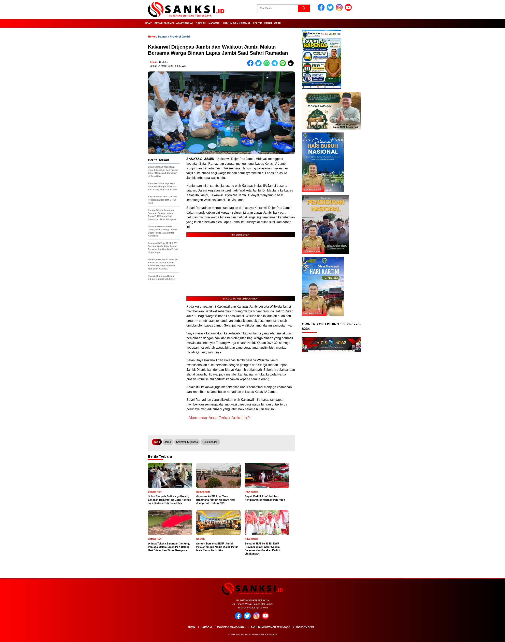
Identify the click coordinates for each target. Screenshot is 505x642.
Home (148, 23)
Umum (268, 23)
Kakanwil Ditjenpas (187, 441)
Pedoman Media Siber (231, 626)
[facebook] (322, 9)
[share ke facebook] (251, 65)
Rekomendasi (210, 441)
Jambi (168, 441)
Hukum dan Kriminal (237, 23)
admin (153, 62)
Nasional (215, 23)
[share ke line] (284, 65)
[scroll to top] (486, 636)
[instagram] (340, 9)
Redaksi (206, 626)
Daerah (201, 23)
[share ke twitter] (259, 65)
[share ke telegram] (275, 65)
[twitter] (331, 9)
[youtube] (349, 9)
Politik (257, 23)
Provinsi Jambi (164, 23)
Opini (277, 23)
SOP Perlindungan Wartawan (270, 626)
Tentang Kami (305, 626)
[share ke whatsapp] (267, 65)
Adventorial (184, 23)
